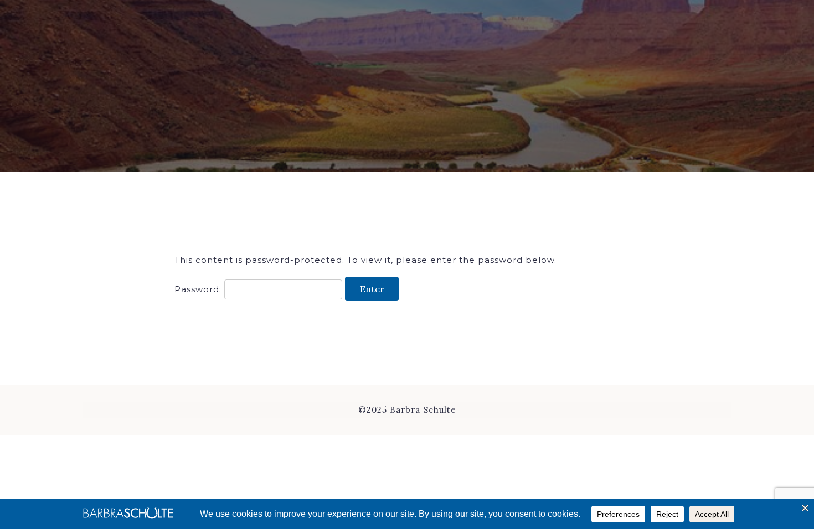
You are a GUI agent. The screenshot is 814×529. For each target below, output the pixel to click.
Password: (199, 289)
